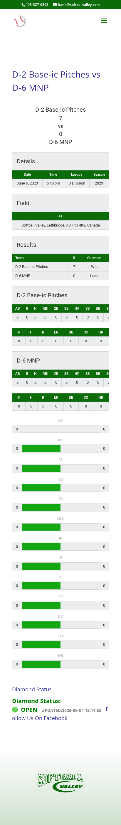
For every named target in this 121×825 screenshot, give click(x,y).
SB (87, 308)
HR (77, 308)
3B (66, 308)
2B (56, 308)
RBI (45, 308)
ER (56, 332)
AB (17, 308)
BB (98, 308)
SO (108, 308)
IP (19, 332)
